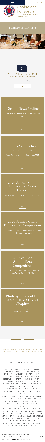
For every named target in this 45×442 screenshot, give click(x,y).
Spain (12, 416)
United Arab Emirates (20, 423)
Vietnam (34, 426)
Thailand (14, 421)
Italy (23, 391)
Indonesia (8, 391)
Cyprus (37, 379)
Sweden (6, 419)
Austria (18, 369)
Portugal (26, 409)
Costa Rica (34, 377)
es (37, 3)
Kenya (37, 391)
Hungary (27, 389)
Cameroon (18, 374)
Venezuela (24, 426)
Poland (17, 409)
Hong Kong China (13, 389)
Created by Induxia (35, 352)
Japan (30, 391)
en (41, 3)
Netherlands (19, 404)
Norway (22, 406)
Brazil (18, 372)
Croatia (19, 379)
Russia (39, 411)
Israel (16, 391)
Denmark (9, 381)
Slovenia (30, 414)
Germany (12, 386)
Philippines (6, 409)
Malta (7, 401)
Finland (14, 384)
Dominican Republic (24, 381)
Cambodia (8, 374)
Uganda (6, 423)
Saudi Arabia (8, 414)
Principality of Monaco (24, 411)
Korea (22, 394)
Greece (34, 386)
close (41, 437)
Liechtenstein (25, 396)
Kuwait (5, 396)
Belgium (35, 369)
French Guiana (35, 384)
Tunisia (23, 421)
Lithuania (37, 396)
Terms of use (20, 352)
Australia (8, 369)
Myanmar (34, 401)
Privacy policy (25, 439)
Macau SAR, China (24, 399)
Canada (29, 374)
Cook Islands (22, 377)
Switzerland (17, 419)
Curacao (28, 379)
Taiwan (27, 419)
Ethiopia (5, 384)
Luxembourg (9, 399)
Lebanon (13, 396)
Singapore (20, 414)
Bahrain (27, 369)
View (22, 86)
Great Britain (23, 386)
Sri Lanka (20, 416)
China (36, 374)
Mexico (25, 401)
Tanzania (36, 419)
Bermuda (10, 372)
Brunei (26, 372)
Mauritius (16, 401)
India (35, 389)
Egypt (36, 381)
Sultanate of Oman (35, 416)
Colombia (10, 377)
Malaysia (37, 399)
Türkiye (31, 421)
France (23, 384)
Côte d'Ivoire (8, 379)
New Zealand (32, 404)
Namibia (8, 404)
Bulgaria (35, 372)
